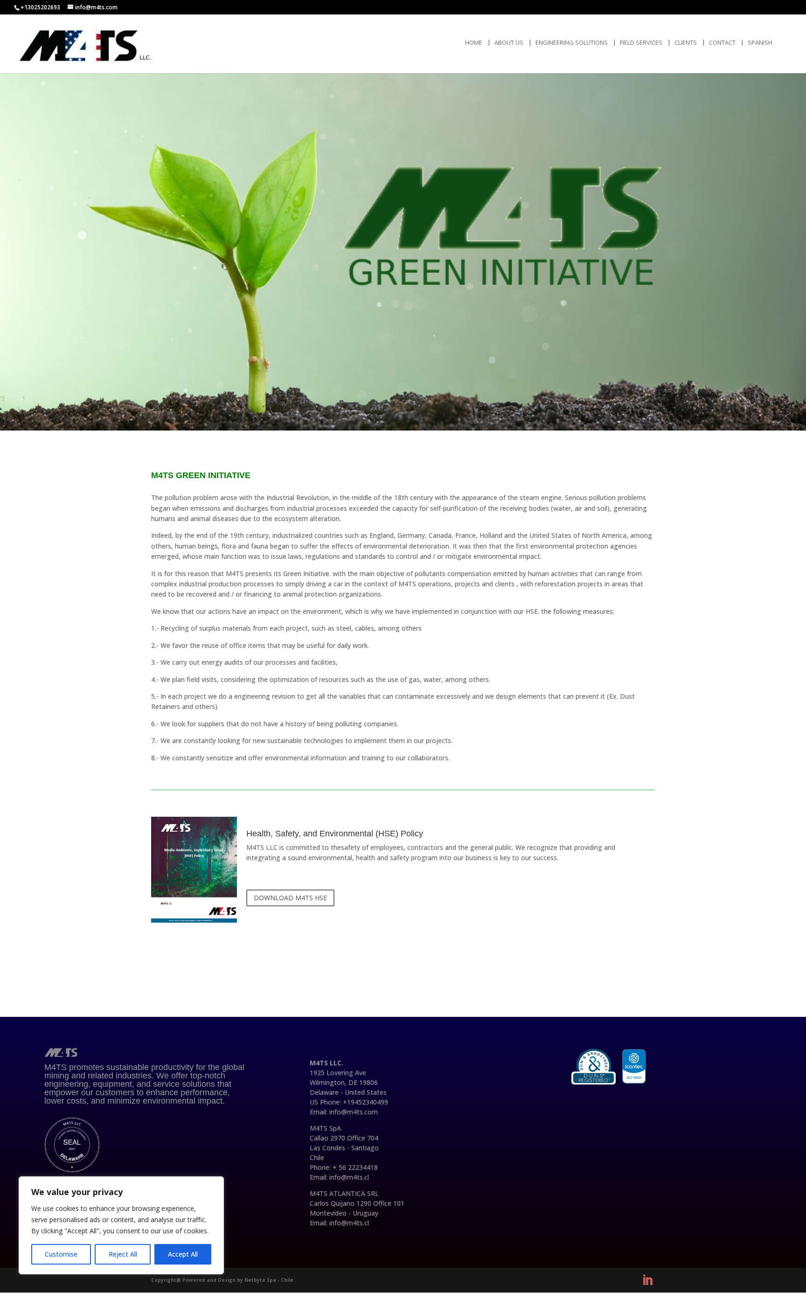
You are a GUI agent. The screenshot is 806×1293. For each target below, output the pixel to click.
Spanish (760, 43)
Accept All (183, 1254)
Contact (722, 43)
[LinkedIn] (647, 1280)
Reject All (123, 1254)
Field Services (641, 43)
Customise (61, 1254)
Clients (685, 43)
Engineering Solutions (571, 43)
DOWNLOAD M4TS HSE (290, 897)
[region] (121, 1225)
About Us (508, 43)
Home (473, 43)
